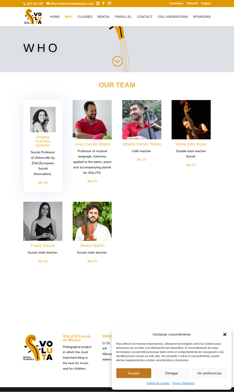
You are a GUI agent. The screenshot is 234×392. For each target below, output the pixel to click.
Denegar (171, 373)
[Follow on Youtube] (126, 301)
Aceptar (134, 373)
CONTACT (145, 17)
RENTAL (103, 17)
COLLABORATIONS (173, 17)
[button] (225, 334)
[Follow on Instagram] (117, 301)
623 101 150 (35, 3)
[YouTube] (97, 3)
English (206, 3)
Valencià (192, 3)
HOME (55, 17)
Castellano (176, 3)
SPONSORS (202, 17)
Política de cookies (158, 383)
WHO (68, 17)
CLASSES (84, 17)
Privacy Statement (183, 383)
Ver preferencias (209, 373)
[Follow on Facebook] (108, 301)
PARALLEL (123, 17)
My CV (43, 182)
